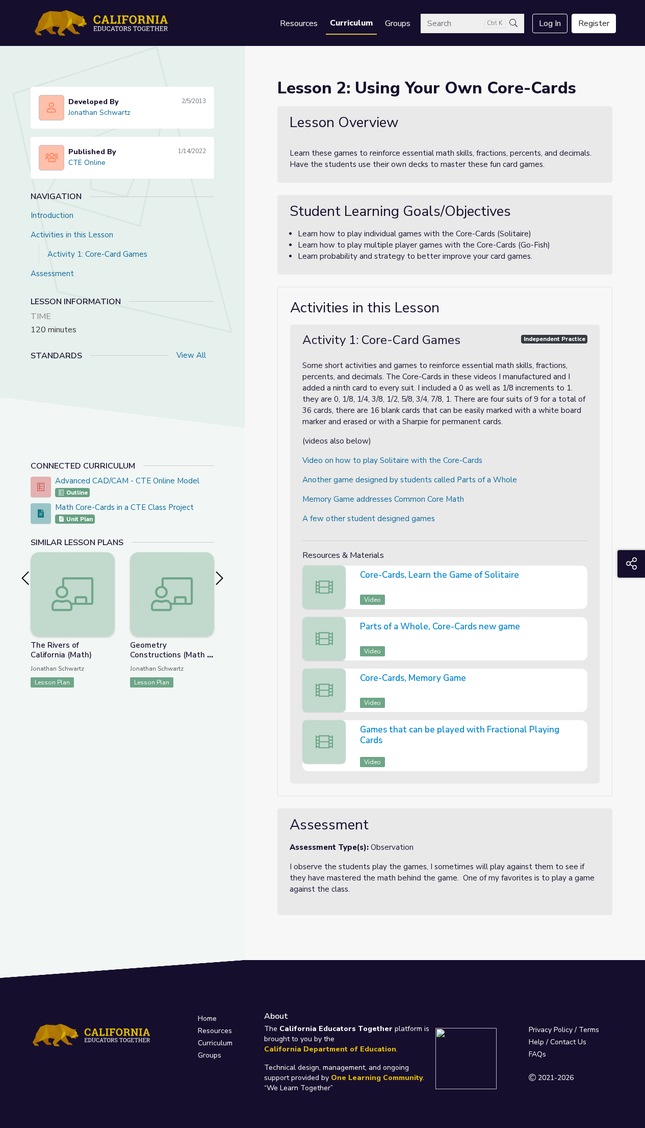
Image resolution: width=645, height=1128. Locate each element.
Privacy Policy (551, 1030)
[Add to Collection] (106, 574)
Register (593, 23)
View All (191, 355)
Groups (397, 23)
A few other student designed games (368, 518)
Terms (589, 1030)
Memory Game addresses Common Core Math (383, 499)
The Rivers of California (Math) (61, 650)
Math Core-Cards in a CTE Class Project (124, 507)
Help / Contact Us (557, 1042)
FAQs (537, 1054)
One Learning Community (377, 1078)
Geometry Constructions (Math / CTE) (169, 655)
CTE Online (87, 162)
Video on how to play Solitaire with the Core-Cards (392, 460)
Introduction (52, 215)
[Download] (578, 576)
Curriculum (351, 23)
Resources (299, 23)
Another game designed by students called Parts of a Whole (409, 480)
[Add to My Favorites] (106, 559)
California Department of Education (330, 1049)
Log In (550, 23)
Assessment (52, 273)
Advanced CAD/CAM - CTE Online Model (127, 481)
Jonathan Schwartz (99, 112)
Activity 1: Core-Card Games (97, 254)
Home (207, 1018)
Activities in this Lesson (72, 235)
